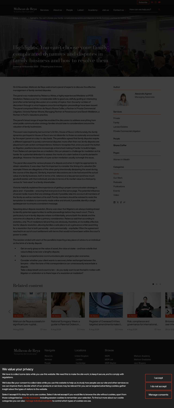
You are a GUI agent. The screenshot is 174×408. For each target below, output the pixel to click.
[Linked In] (152, 2)
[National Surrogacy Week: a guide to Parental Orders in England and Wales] (68, 305)
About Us (48, 355)
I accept (158, 378)
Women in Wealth (121, 159)
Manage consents (158, 394)
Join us (105, 10)
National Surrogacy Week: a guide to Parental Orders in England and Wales (65, 324)
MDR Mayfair (110, 363)
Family (116, 122)
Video (116, 195)
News (116, 173)
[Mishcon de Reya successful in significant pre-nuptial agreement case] (30, 305)
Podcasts (117, 182)
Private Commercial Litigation (126, 131)
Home (15, 17)
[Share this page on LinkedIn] (114, 202)
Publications (119, 186)
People (69, 10)
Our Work (117, 177)
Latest (80, 10)
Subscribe (143, 2)
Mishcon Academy (142, 355)
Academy (92, 10)
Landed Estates (120, 126)
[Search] (159, 10)
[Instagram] (155, 2)
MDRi (107, 355)
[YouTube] (159, 2)
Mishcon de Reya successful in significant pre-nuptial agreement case (29, 324)
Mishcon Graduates (142, 359)
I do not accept (158, 386)
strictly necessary (31, 397)
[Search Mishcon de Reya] (145, 10)
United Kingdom (81, 355)
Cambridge (80, 363)
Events (116, 190)
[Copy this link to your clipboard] (124, 202)
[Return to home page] (25, 10)
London (79, 359)
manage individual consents (38, 400)
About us (57, 10)
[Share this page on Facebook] (121, 202)
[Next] (167, 311)
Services (44, 10)
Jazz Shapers (140, 363)
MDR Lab (109, 359)
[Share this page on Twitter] (118, 202)
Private (116, 118)
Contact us (118, 10)
